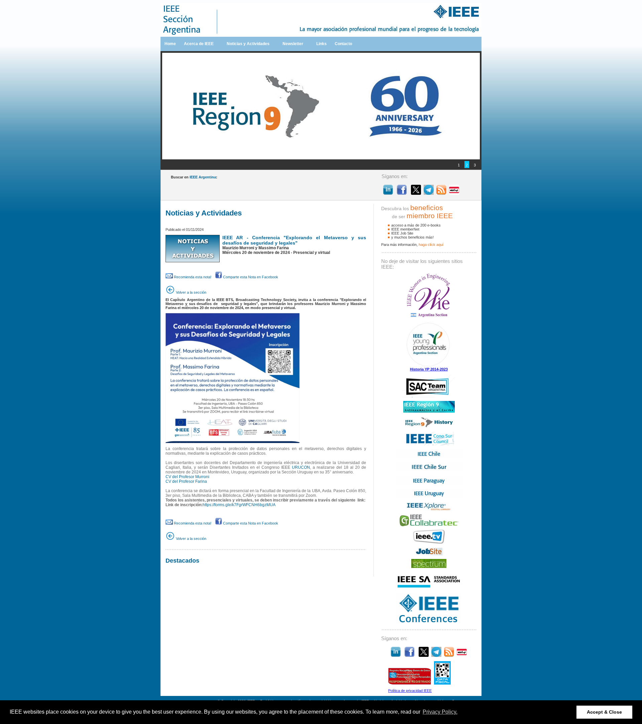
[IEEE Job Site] (429, 554)
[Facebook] (402, 193)
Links (321, 43)
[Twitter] (416, 193)
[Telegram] (429, 193)
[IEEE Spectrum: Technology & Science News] (428, 567)
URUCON (301, 467)
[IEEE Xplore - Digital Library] (429, 510)
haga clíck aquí (431, 245)
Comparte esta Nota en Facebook (250, 277)
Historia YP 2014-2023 (429, 369)
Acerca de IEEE (199, 43)
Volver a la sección (190, 292)
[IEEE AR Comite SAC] (428, 396)
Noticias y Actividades (248, 43)
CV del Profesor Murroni (187, 476)
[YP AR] (429, 366)
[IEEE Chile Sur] (429, 471)
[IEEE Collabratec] (429, 525)
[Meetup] (454, 193)
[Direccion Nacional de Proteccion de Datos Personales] (409, 683)
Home (170, 43)
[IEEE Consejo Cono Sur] (429, 444)
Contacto (343, 43)
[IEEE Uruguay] (429, 497)
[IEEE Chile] (429, 457)
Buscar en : (194, 177)
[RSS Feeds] (441, 193)
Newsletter (293, 43)
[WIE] (428, 317)
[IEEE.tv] (429, 543)
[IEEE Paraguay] (429, 484)
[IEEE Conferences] (428, 622)
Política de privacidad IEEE (410, 691)
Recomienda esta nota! (192, 277)
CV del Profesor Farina (186, 481)
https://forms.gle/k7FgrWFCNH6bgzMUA (239, 504)
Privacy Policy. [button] (440, 712)
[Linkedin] (388, 193)
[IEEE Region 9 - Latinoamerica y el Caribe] (429, 411)
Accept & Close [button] (604, 712)
